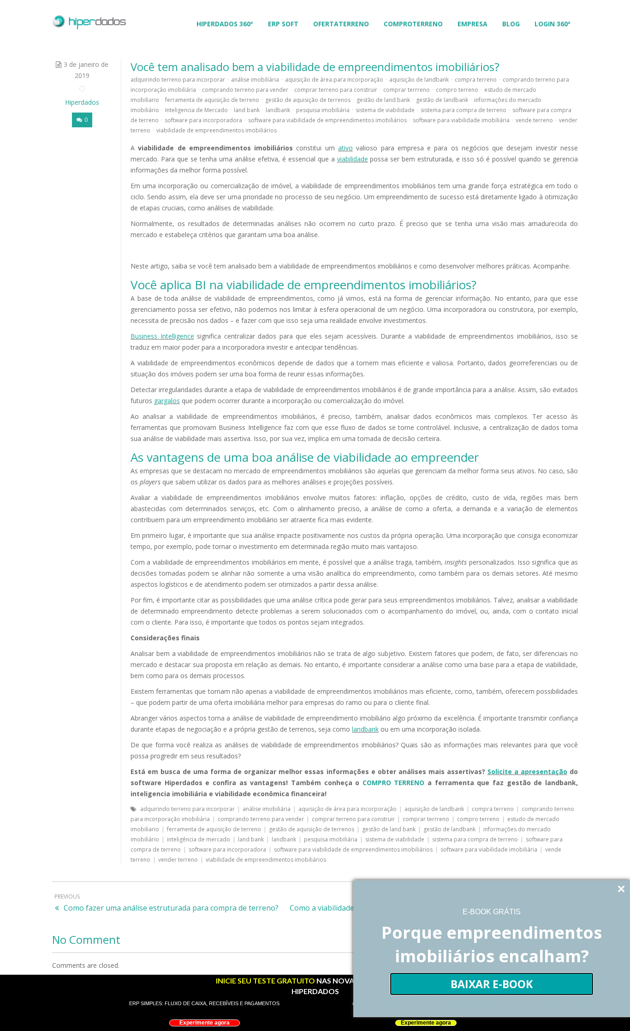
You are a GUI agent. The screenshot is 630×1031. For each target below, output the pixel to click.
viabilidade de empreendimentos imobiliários (216, 130)
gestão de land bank (383, 100)
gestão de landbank (442, 100)
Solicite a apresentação (527, 771)
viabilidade (352, 159)
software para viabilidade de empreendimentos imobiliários (327, 120)
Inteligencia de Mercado (196, 110)
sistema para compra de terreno (463, 110)
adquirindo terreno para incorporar (178, 79)
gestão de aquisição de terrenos (308, 100)
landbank (278, 110)
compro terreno (457, 90)
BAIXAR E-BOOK (492, 984)
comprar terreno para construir (335, 90)
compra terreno (476, 79)
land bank (247, 110)
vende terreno (534, 120)
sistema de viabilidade (385, 110)
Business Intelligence (162, 336)
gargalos (167, 400)
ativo (345, 147)
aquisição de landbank (419, 79)
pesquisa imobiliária (323, 110)
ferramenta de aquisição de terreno (212, 100)
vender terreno (178, 860)
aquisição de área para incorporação (334, 79)
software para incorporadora (203, 120)
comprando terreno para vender (245, 90)
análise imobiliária (255, 79)
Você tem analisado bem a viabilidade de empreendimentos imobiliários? (315, 66)
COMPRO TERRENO (394, 782)
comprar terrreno (406, 90)
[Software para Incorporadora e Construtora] (89, 21)
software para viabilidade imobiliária (461, 120)
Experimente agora (204, 1022)
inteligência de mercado (198, 839)
